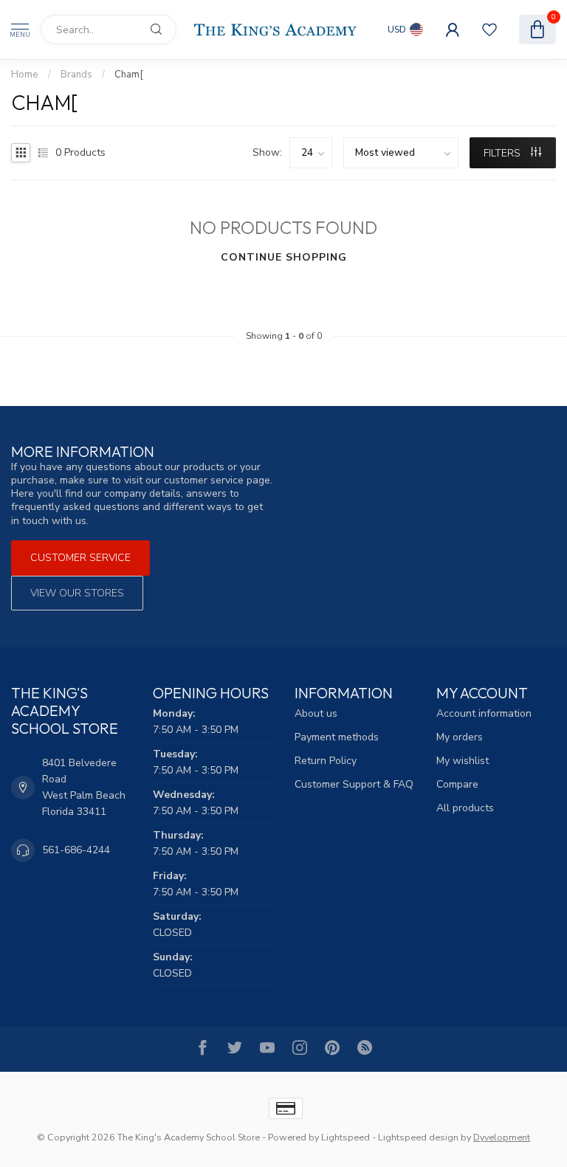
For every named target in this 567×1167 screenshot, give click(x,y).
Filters (503, 153)
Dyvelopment (501, 1137)
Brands (76, 74)
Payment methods (337, 737)
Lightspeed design (418, 1137)
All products (465, 808)
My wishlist (462, 761)
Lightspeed (345, 1137)
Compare (457, 784)
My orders (459, 737)
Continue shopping (284, 257)
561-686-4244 (76, 850)
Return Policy (326, 761)
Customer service (80, 558)
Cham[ (128, 74)
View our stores (77, 593)
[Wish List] (489, 29)
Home (24, 74)
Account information (484, 713)
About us (316, 713)
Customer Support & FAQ (354, 784)
